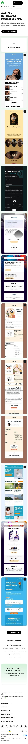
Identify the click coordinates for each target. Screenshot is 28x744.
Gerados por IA (21, 651)
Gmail (17, 648)
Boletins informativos (16, 645)
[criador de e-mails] (2, 3)
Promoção (17, 654)
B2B (7, 645)
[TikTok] (17, 726)
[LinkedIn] (6, 726)
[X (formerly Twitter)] (10, 726)
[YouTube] (21, 726)
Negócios (10, 654)
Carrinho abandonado (14, 657)
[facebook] (2, 726)
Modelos (13, 6)
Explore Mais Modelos (9, 31)
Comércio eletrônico (8, 648)
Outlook (13, 651)
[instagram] (14, 726)
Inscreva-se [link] (17, 3)
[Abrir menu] (26, 3)
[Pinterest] (25, 726)
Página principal (5, 6)
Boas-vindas (6, 651)
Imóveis (23, 648)
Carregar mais (15, 632)
